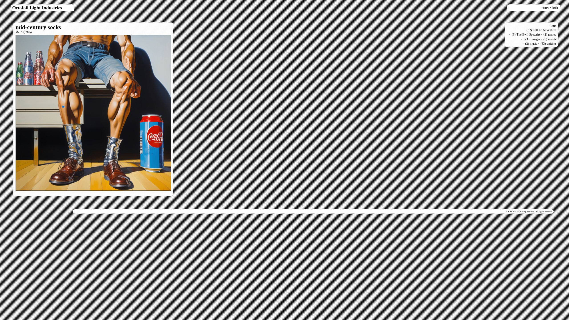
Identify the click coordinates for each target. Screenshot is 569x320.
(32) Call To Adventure (541, 30)
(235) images (532, 39)
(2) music (531, 43)
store (545, 8)
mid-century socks (38, 27)
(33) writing (548, 43)
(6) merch (549, 39)
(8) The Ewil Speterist (526, 34)
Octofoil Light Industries (37, 7)
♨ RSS (508, 211)
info (555, 8)
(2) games (549, 34)
